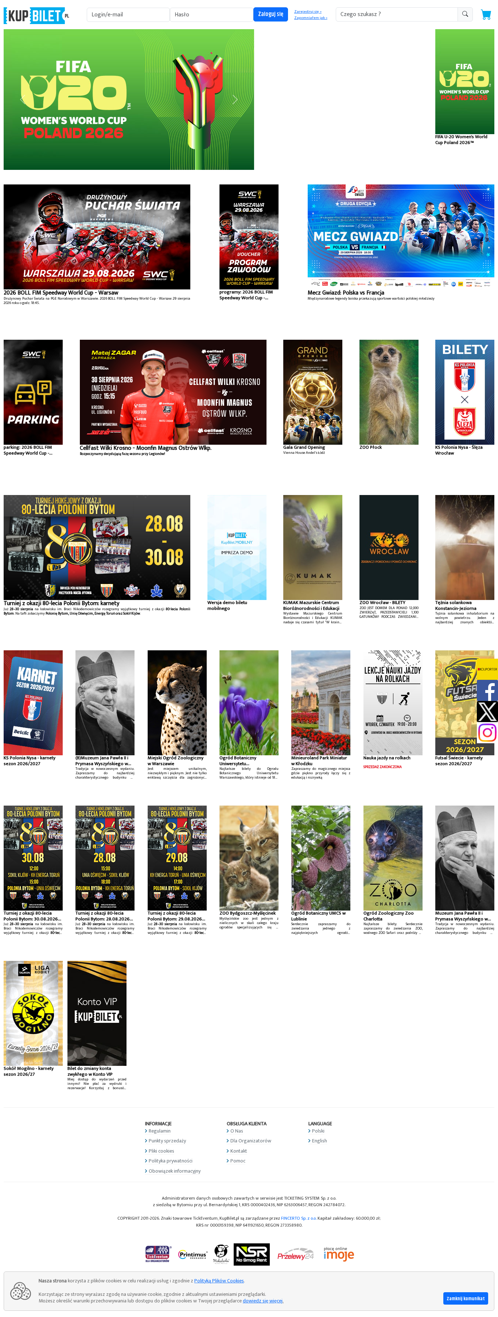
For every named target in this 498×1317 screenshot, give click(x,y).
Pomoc (237, 1161)
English (319, 1141)
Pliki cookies (161, 1151)
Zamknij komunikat (466, 1299)
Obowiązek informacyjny (175, 1171)
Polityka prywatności (170, 1161)
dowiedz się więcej (263, 1301)
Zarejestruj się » (308, 11)
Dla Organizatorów (250, 1141)
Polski (318, 1131)
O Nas (236, 1131)
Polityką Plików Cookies (219, 1281)
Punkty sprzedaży (167, 1141)
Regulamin (160, 1131)
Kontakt (238, 1151)
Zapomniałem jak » (310, 18)
